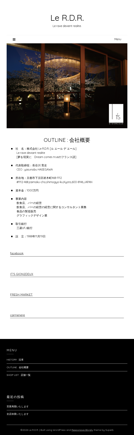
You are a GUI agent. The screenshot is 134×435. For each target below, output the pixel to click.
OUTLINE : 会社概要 (18, 367)
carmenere (17, 315)
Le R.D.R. (67, 17)
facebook (17, 253)
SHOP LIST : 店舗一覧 (19, 375)
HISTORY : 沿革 (15, 359)
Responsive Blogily (82, 430)
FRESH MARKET (21, 294)
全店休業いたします (18, 414)
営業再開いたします (18, 406)
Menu (117, 39)
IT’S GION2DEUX (21, 274)
